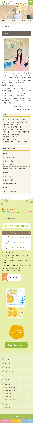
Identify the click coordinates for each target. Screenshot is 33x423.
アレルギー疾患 (10, 390)
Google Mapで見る (15, 345)
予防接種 (8, 396)
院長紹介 (8, 363)
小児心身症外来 (10, 399)
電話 (6, 420)
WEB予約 (17, 420)
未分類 (8, 407)
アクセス (8, 375)
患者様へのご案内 (11, 371)
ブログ (7, 404)
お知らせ (8, 379)
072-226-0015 (18, 225)
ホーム (7, 359)
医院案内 (8, 367)
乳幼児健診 (9, 393)
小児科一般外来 (10, 387)
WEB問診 (28, 420)
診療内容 (8, 384)
